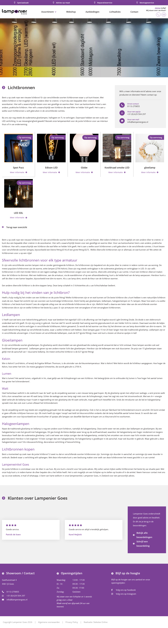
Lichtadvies (115, 11)
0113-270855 (13, 591)
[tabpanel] (84, 47)
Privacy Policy (71, 622)
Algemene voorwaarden (49, 622)
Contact (134, 11)
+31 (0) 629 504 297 (16, 595)
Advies (157, 8)
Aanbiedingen (92, 11)
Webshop (71, 11)
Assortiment (47, 11)
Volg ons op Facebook (126, 590)
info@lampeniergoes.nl (17, 599)
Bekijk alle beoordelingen (144, 535)
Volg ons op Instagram (126, 593)
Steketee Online (100, 622)
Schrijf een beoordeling (142, 543)
